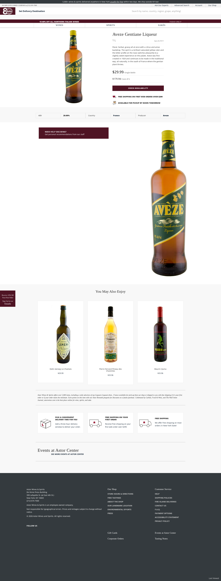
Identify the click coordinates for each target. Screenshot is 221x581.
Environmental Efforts (119, 509)
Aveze (166, 115)
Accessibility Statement (167, 517)
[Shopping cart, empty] (215, 11)
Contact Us (160, 505)
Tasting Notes (161, 538)
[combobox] (168, 11)
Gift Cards (112, 533)
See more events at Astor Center (67, 454)
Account (198, 5)
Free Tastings (114, 498)
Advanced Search (181, 5)
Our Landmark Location (120, 505)
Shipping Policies (163, 498)
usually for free (116, 2)
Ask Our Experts (161, 5)
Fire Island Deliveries (165, 501)
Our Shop (212, 5)
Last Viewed (214, 578)
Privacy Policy (162, 521)
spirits (110, 25)
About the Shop (115, 501)
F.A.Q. (157, 509)
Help (157, 494)
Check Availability (138, 88)
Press (110, 513)
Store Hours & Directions (120, 494)
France (116, 115)
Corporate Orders (116, 538)
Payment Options (163, 513)
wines (59, 25)
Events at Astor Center (165, 533)
